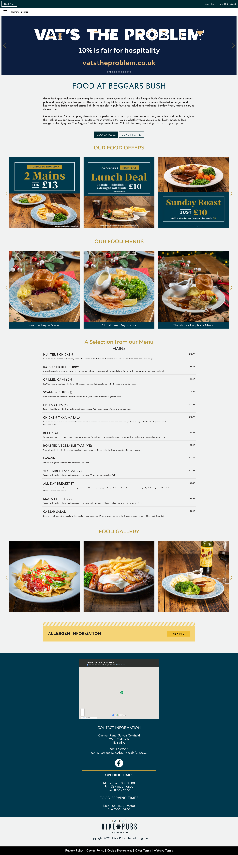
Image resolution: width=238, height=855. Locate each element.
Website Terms (163, 850)
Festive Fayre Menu (44, 325)
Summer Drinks (19, 12)
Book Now (9, 4)
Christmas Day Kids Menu (193, 325)
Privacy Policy (74, 850)
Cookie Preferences (119, 850)
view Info (178, 633)
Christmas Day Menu (119, 325)
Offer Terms (143, 850)
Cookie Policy (95, 850)
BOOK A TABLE (106, 134)
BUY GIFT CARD (131, 134)
